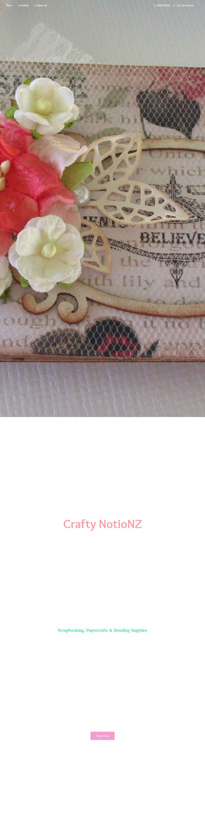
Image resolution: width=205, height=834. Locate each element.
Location (23, 5)
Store (9, 5)
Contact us (40, 5)
